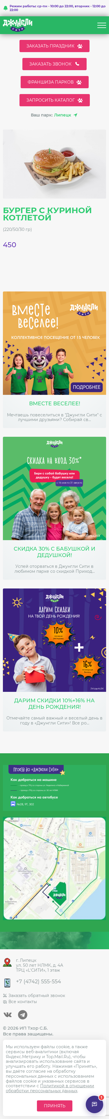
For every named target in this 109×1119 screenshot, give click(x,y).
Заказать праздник (50, 46)
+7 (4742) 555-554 (38, 982)
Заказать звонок (50, 64)
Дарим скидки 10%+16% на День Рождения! (54, 704)
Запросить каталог (50, 100)
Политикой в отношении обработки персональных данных (50, 1088)
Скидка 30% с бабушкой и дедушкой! (54, 552)
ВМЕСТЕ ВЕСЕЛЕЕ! (54, 404)
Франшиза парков (51, 82)
